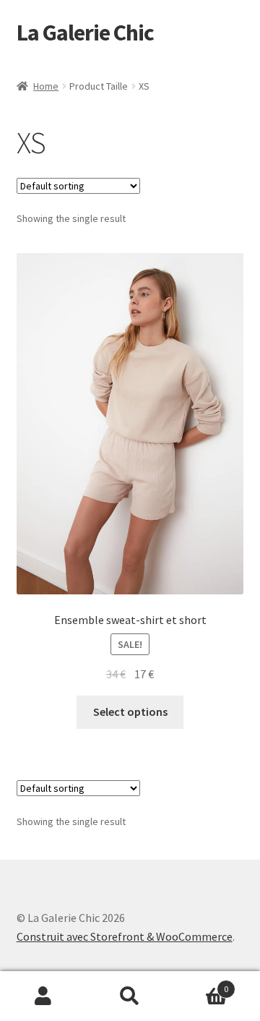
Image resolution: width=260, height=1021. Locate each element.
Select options (130, 711)
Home (45, 86)
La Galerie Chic (85, 32)
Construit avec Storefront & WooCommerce (125, 936)
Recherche (130, 996)
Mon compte (43, 996)
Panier (200, 983)
